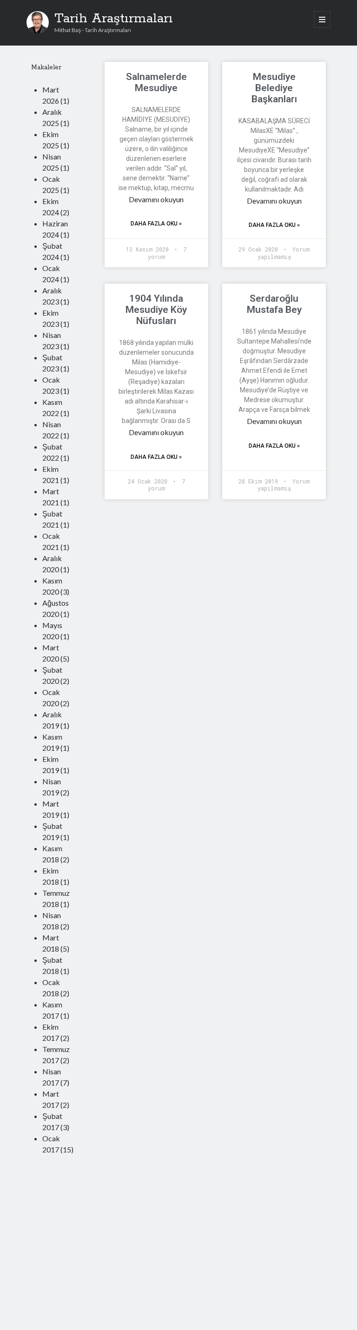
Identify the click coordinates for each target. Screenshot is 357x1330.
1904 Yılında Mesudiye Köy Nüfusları (156, 309)
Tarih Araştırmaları (113, 18)
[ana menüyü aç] (322, 19)
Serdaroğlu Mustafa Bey (274, 304)
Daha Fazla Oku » (156, 223)
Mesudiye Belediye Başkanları (274, 88)
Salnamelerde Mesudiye (156, 82)
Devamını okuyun (156, 199)
